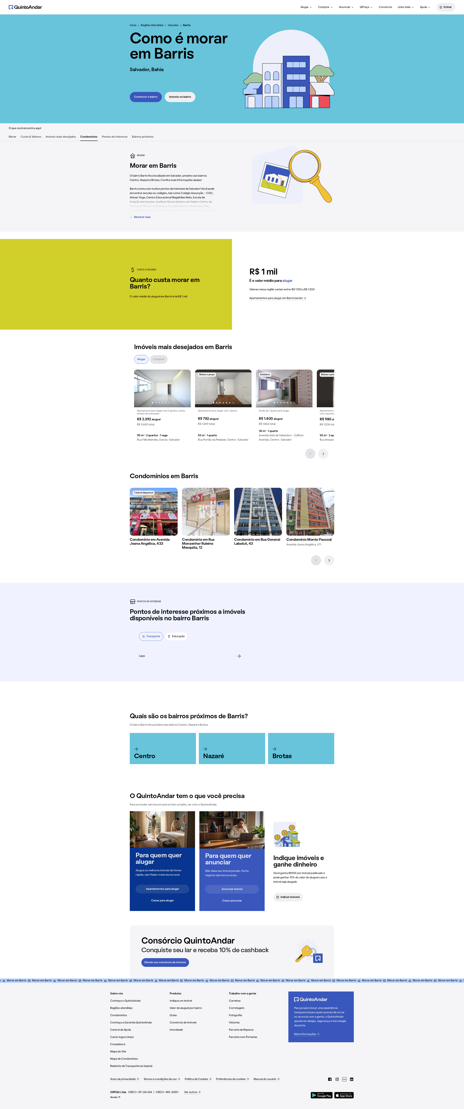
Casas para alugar (162, 900)
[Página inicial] (25, 7)
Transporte (153, 636)
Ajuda (423, 7)
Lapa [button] (142, 656)
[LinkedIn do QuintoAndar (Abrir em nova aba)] (351, 1079)
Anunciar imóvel (232, 889)
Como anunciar (232, 901)
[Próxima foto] (184, 388)
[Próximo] (323, 454)
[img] (154, 512)
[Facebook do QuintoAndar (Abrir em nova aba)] (330, 1079)
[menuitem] (306, 7)
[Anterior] (310, 454)
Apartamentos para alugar (162, 889)
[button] (162, 407)
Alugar (305, 7)
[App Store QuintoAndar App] (344, 1095)
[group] (162, 407)
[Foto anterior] (140, 388)
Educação (178, 636)
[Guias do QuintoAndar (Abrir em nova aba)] (344, 1079)
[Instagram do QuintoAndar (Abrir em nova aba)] (337, 1079)
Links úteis (404, 7)
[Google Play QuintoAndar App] (322, 1095)
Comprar (324, 7)
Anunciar (344, 7)
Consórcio (385, 7)
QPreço (364, 7)
